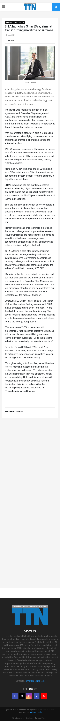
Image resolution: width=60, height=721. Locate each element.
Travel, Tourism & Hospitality (15, 22)
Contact (29, 718)
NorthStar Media (35, 712)
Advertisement (18, 718)
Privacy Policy (40, 718)
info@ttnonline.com (35, 681)
